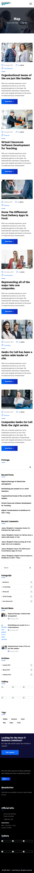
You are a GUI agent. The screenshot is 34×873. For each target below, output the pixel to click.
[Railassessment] (6, 3)
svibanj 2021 (17, 674)
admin (22, 65)
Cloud (22, 719)
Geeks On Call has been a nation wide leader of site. (16, 355)
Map (4, 723)
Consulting (7, 345)
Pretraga (5, 460)
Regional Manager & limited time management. (13, 483)
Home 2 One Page (12, 23)
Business (6, 205)
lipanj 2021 (17, 670)
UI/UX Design (17, 596)
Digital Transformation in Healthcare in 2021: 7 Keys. (15, 511)
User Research (8, 68)
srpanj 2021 (17, 665)
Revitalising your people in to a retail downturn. (15, 490)
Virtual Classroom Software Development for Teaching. (15, 145)
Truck (18, 723)
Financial (6, 135)
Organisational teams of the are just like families (16, 77)
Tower (11, 723)
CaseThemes (16, 870)
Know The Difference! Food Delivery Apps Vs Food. (14, 215)
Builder (5, 719)
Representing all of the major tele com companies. (15, 285)
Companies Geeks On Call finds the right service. (16, 424)
